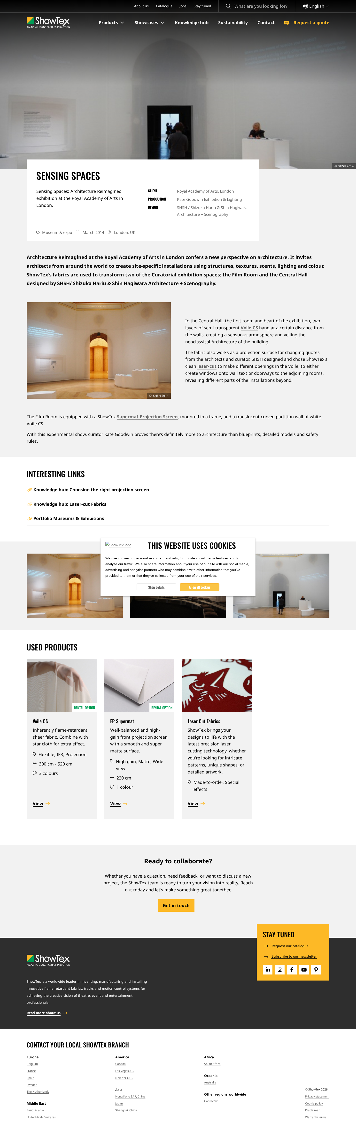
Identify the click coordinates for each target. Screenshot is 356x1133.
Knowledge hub (192, 22)
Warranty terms (315, 1117)
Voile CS (249, 328)
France (31, 1071)
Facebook (292, 969)
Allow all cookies (199, 586)
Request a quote (310, 22)
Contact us (211, 1101)
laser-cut (207, 366)
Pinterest (316, 969)
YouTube (304, 969)
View (38, 803)
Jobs (183, 6)
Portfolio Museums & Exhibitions (68, 518)
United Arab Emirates (41, 1117)
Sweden (32, 1085)
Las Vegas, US (124, 1071)
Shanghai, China (126, 1110)
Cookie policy (314, 1103)
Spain (30, 1078)
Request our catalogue (290, 946)
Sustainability (233, 22)
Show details (156, 586)
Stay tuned (202, 6)
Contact (266, 22)
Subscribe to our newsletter (294, 956)
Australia (210, 1082)
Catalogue (164, 6)
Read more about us (44, 1012)
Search (228, 6)
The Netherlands (38, 1092)
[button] (112, 22)
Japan (119, 1103)
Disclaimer (312, 1110)
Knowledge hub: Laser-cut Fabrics (69, 504)
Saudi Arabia (35, 1110)
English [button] (316, 6)
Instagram (280, 969)
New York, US (124, 1078)
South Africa (212, 1064)
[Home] (48, 22)
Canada (120, 1064)
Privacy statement (317, 1096)
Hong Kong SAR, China (130, 1096)
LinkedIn (267, 969)
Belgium (32, 1064)
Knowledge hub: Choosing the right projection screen (91, 489)
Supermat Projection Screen (147, 416)
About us (141, 6)
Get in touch (176, 905)
